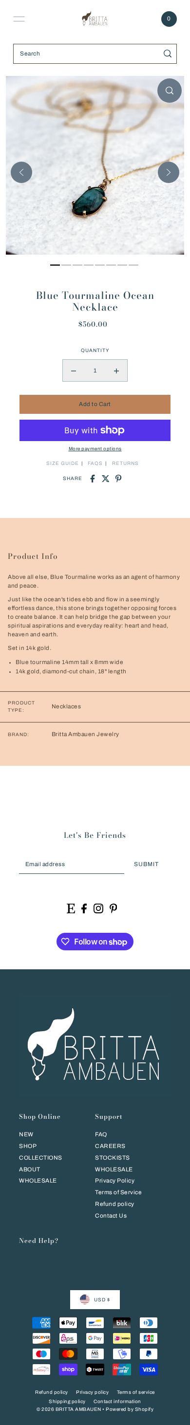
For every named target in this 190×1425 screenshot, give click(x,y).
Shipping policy (67, 1401)
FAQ (101, 1134)
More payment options (95, 448)
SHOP (28, 1146)
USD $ (102, 1299)
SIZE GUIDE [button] (62, 463)
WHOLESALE (38, 1181)
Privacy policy (92, 1392)
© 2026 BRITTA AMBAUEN (69, 1409)
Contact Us (111, 1216)
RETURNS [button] (125, 463)
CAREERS (110, 1146)
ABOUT (29, 1169)
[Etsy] (71, 908)
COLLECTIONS (40, 1158)
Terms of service (136, 1392)
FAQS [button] (95, 463)
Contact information (117, 1401)
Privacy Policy (114, 1181)
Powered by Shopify (129, 1409)
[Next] (168, 172)
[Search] (167, 53)
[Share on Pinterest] (118, 478)
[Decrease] (73, 370)
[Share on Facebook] (92, 478)
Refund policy (114, 1204)
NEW (26, 1134)
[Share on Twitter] (106, 478)
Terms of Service (118, 1192)
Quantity (95, 350)
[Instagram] (98, 908)
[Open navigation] (19, 19)
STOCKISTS (112, 1158)
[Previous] (21, 172)
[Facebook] (84, 908)
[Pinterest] (113, 908)
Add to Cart (95, 404)
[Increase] (116, 370)
